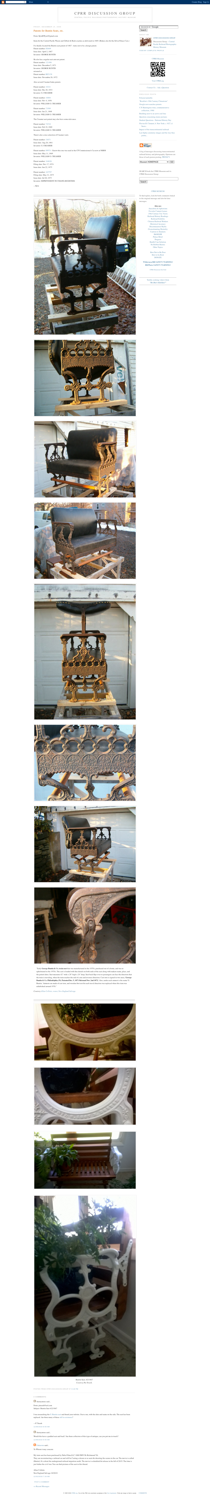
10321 (48, 87)
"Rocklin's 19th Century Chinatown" (153, 101)
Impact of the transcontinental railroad (154, 129)
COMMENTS (143, 1493)
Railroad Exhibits (158, 218)
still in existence (66, 1417)
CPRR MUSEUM (158, 191)
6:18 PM (75, 1389)
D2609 (48, 48)
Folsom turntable (145, 98)
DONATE (158, 257)
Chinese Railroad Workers (158, 221)
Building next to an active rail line (152, 113)
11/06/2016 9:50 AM (42, 1440)
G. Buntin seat (55, 1414)
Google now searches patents (150, 104)
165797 (49, 172)
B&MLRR (158, 234)
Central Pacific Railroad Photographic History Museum (164, 44)
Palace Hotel (158, 236)
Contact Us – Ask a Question (158, 87)
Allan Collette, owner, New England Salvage (58, 991)
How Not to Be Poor (158, 252)
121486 (49, 62)
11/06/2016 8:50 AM (42, 1427)
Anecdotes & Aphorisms (158, 208)
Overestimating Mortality (158, 229)
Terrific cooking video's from (158, 281)
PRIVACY (166, 157)
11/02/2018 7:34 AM (42, 1476)
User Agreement (111, 1493)
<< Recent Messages (41, 1486)
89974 (48, 150)
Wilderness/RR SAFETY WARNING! (158, 262)
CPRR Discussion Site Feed (158, 270)
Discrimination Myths (157, 226)
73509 (48, 108)
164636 (49, 161)
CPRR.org (74, 1493)
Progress (158, 239)
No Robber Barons (158, 244)
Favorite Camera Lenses (158, 211)
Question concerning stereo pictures (153, 117)
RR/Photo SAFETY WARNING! (158, 265)
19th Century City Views (158, 213)
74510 (48, 124)
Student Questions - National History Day (155, 120)
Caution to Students (158, 231)
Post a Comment (41, 1482)
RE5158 (49, 74)
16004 (48, 97)
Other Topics (158, 247)
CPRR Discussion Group (105, 13)
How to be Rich (158, 255)
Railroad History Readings (158, 216)
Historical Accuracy (158, 224)
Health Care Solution (158, 242)
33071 (48, 139)
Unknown (40, 1445)
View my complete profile (151, 50)
